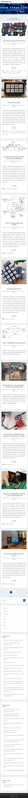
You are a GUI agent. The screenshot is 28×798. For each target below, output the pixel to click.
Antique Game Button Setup (14, 554)
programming (6, 72)
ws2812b (18, 72)
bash (24, 131)
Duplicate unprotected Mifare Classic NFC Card (14, 435)
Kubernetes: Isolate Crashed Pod (11, 658)
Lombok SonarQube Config (10, 770)
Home (5, 608)
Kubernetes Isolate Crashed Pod (11, 723)
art (4, 319)
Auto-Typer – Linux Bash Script (10, 640)
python (4, 134)
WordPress (16, 794)
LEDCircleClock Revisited (14, 41)
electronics (14, 10)
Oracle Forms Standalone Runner (11, 647)
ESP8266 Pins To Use (8, 727)
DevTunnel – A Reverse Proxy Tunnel (12, 643)
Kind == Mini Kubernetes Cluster (11, 765)
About (5, 625)
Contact (5, 628)
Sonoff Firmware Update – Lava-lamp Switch (14, 494)
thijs (15, 43)
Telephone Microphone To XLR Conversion (14, 157)
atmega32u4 (18, 131)
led (24, 71)
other (12, 464)
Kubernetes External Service (10, 753)
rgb (10, 72)
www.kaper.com (6, 1)
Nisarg (25, 794)
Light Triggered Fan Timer (14, 224)
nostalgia (13, 584)
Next (17, 592)
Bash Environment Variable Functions (12, 718)
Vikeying (5, 662)
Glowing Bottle (14, 289)
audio (5, 188)
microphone (15, 188)
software (9, 10)
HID (10, 132)
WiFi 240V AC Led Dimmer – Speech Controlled (14, 386)
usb (7, 134)
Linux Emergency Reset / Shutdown (11, 735)
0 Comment (22, 43)
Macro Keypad (14, 102)
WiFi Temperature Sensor (14, 343)
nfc (10, 464)
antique (5, 584)
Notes (5, 622)
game (9, 584)
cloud (19, 10)
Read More (14, 67)
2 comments (22, 389)
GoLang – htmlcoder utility (10, 665)
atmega (12, 131)
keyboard (14, 132)
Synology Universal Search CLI (10, 671)
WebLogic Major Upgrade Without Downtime (13, 694)
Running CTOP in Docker (9, 763)
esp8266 (20, 71)
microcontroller (21, 132)
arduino (7, 71)
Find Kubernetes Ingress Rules (10, 668)
